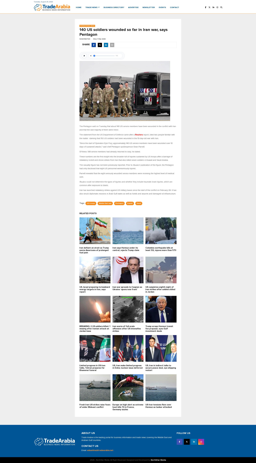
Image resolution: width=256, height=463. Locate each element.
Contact (174, 7)
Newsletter (149, 7)
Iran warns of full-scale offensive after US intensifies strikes (127, 328)
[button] (221, 7)
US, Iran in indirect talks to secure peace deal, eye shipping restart (160, 368)
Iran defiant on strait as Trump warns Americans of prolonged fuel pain (94, 250)
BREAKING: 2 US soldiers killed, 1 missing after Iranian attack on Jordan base (94, 328)
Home (78, 7)
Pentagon (119, 203)
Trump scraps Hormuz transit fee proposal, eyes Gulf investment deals (159, 328)
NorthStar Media (158, 460)
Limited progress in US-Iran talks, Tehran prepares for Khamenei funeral (92, 368)
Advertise (133, 7)
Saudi (139, 203)
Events (162, 7)
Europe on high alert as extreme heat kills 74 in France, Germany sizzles (128, 407)
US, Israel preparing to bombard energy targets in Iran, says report (94, 289)
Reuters (139, 135)
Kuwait (130, 203)
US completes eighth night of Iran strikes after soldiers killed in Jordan (160, 289)
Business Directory (114, 7)
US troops (91, 203)
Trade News (91, 7)
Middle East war (105, 203)
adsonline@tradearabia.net (100, 450)
